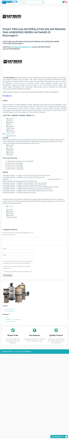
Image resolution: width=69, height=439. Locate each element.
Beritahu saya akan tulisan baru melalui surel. (18, 271)
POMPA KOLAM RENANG (13, 319)
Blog (7, 318)
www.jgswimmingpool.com (21, 47)
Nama (5, 248)
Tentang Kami (10, 311)
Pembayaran (10, 309)
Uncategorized (10, 321)
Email (5, 255)
